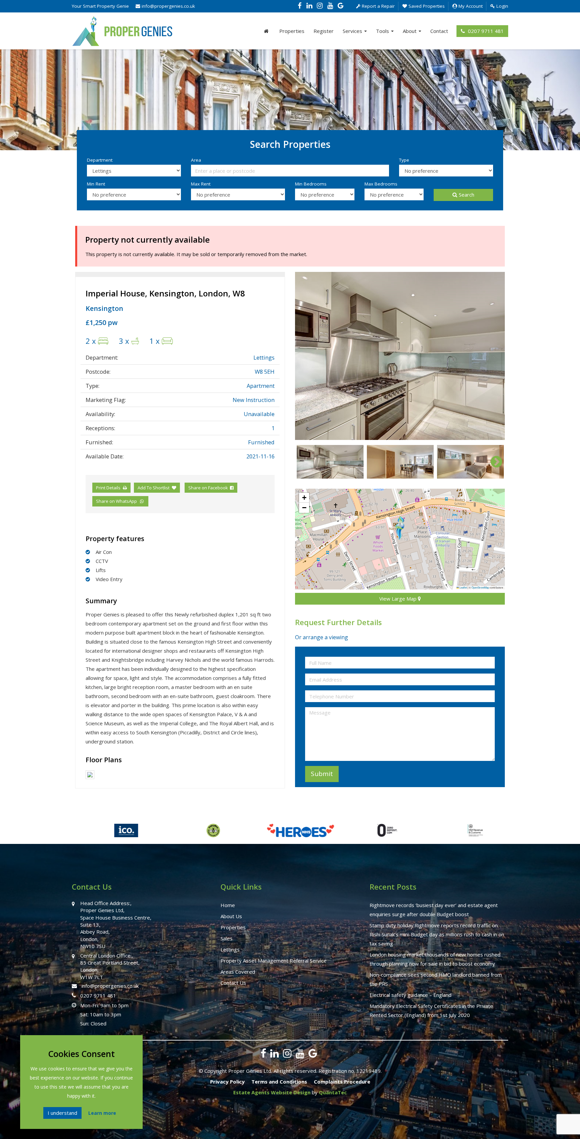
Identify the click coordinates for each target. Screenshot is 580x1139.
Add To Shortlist (154, 488)
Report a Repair (377, 6)
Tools (383, 31)
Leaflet (463, 587)
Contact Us (233, 982)
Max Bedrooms (381, 184)
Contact (439, 31)
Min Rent (96, 184)
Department (99, 160)
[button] (399, 527)
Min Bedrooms (311, 184)
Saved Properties (426, 6)
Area (196, 160)
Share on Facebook (209, 488)
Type (404, 160)
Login (501, 6)
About (410, 31)
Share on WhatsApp (117, 501)
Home (228, 905)
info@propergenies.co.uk (167, 6)
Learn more (102, 1113)
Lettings (230, 949)
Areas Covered (238, 971)
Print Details (108, 488)
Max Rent (200, 184)
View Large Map (398, 598)
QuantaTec (333, 1092)
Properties (291, 31)
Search (466, 194)
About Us (231, 916)
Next (493, 356)
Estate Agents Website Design (271, 1092)
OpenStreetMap (480, 587)
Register (323, 31)
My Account (470, 6)
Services (353, 31)
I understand (62, 1112)
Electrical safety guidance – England (410, 994)
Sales (227, 938)
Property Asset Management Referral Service (274, 960)
